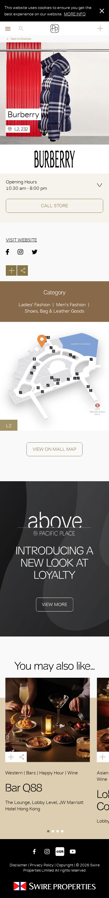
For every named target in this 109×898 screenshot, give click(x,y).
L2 (9, 425)
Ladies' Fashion (34, 304)
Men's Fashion (71, 304)
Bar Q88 (47, 720)
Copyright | (66, 865)
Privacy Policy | (43, 865)
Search (21, 28)
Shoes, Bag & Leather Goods (54, 311)
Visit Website (21, 240)
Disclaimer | (20, 865)
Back (103, 833)
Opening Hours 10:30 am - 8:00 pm (26, 185)
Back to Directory (21, 39)
